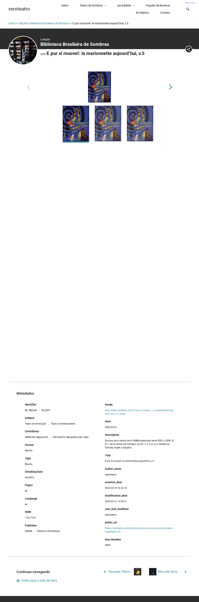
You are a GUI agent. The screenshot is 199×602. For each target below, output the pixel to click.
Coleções (22, 23)
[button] (188, 9)
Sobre (64, 5)
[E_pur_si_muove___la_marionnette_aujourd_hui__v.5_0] (99, 87)
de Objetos (142, 12)
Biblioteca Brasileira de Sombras (50, 23)
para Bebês (124, 5)
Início (11, 23)
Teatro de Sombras (91, 5)
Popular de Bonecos (158, 5)
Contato (165, 12)
